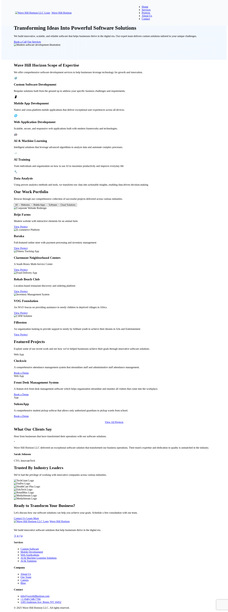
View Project (21, 226)
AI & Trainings (29, 560)
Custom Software (30, 548)
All (16, 205)
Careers (25, 580)
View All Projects (114, 422)
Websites (25, 205)
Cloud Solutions (68, 205)
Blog (23, 583)
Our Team (26, 577)
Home (145, 6)
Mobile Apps (39, 205)
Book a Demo (21, 373)
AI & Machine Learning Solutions (39, 557)
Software (53, 205)
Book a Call (20, 41)
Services (146, 9)
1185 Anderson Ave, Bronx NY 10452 (41, 602)
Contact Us (20, 518)
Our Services (34, 41)
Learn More (32, 518)
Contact (146, 18)
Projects (146, 12)
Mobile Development (32, 551)
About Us (147, 15)
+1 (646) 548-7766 (31, 599)
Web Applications (30, 554)
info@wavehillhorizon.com (35, 596)
